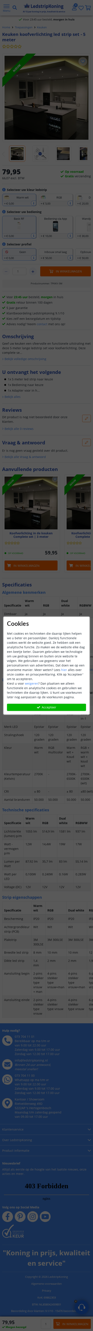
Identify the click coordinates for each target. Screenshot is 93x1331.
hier (64, 670)
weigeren (31, 683)
